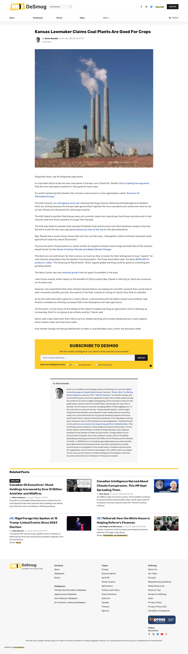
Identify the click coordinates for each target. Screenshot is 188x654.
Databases (59, 573)
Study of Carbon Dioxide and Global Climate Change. (84, 249)
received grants (70, 272)
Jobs (150, 598)
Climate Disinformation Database (70, 590)
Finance (105, 606)
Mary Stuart (104, 494)
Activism (106, 598)
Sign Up (141, 358)
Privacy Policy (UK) (157, 606)
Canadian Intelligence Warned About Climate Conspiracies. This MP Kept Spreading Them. (122, 485)
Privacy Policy (155, 602)
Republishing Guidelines (159, 582)
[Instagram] (166, 634)
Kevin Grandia (51, 38)
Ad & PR (106, 577)
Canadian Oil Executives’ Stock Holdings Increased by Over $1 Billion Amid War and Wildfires (35, 489)
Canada (105, 602)
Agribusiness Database (65, 594)
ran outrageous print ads (66, 203)
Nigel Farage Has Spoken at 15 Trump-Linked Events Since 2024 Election (33, 523)
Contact (152, 577)
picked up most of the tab (89, 229)
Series (57, 577)
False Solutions (109, 594)
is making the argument (136, 183)
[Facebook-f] (141, 7)
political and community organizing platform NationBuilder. (100, 424)
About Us (152, 569)
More (105, 18)
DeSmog (36, 7)
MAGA (18, 543)
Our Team (152, 573)
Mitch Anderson (18, 497)
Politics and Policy (111, 590)
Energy (105, 569)
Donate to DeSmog (157, 594)
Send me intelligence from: (53, 365)
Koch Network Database (65, 598)
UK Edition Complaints (159, 611)
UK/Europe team (105, 365)
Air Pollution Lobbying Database (69, 602)
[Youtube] (162, 634)
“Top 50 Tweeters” (103, 395)
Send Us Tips (154, 590)
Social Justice (108, 582)
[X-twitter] (146, 7)
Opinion (105, 611)
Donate (172, 7)
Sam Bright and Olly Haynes (110, 527)
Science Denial (109, 573)
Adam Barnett (18, 531)
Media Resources (156, 586)
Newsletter (153, 630)
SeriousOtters (18, 647)
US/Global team (84, 365)
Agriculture (107, 586)
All (70, 365)
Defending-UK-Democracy (115, 535)
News (57, 569)
